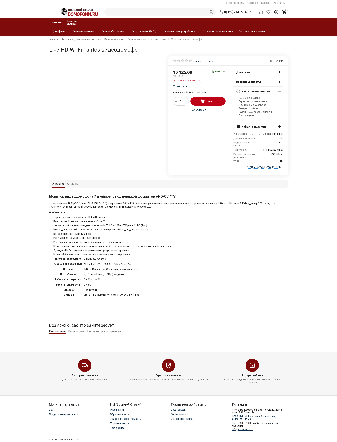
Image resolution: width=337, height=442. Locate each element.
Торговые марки (119, 423)
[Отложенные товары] (268, 12)
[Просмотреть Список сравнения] (260, 12)
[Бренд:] (219, 71)
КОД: (273, 61)
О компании (117, 409)
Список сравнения (182, 418)
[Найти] (212, 12)
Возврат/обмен (252, 375)
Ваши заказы (178, 409)
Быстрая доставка (85, 375)
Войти (52, 409)
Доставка (253, 2)
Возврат (266, 2)
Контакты (279, 2)
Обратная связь (119, 414)
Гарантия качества (168, 375)
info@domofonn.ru (242, 429)
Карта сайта (117, 428)
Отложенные (178, 414)
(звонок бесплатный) (254, 416)
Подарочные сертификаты (125, 418)
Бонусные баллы (234, 2)
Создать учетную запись (63, 414)
